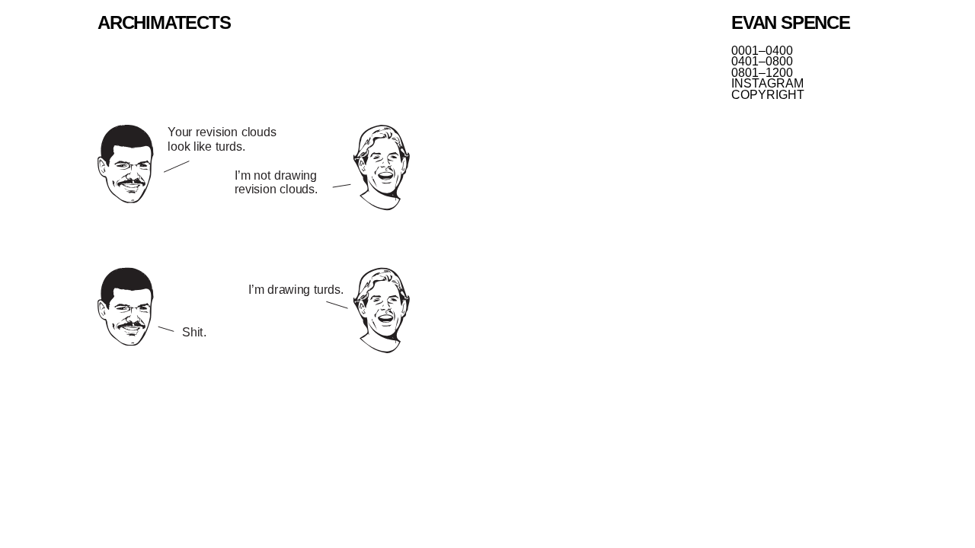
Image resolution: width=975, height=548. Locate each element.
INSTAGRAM (767, 83)
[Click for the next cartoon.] (254, 240)
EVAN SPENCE (790, 22)
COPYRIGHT (767, 95)
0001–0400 (762, 51)
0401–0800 (762, 61)
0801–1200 (762, 73)
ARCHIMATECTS (164, 22)
